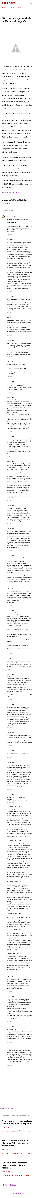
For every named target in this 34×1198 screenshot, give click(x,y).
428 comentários (17, 1175)
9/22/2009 (9, 1043)
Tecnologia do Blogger (18, 1193)
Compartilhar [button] (6, 203)
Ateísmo (11, 7)
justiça (14, 200)
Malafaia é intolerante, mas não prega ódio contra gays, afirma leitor (15, 1143)
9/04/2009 (9, 234)
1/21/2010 (9, 1066)
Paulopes (8, 3)
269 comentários (17, 1153)
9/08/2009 (9, 991)
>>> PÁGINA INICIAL (8, 1185)
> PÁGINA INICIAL (7, 1108)
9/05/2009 (9, 605)
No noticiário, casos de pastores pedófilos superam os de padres (17, 1122)
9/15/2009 (9, 1021)
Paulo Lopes (10, 216)
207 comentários (17, 1131)
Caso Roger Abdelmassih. (11, 192)
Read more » (28, 1131)
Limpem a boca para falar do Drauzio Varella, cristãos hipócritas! (15, 1165)
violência (22, 200)
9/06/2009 (9, 757)
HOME (3, 7)
